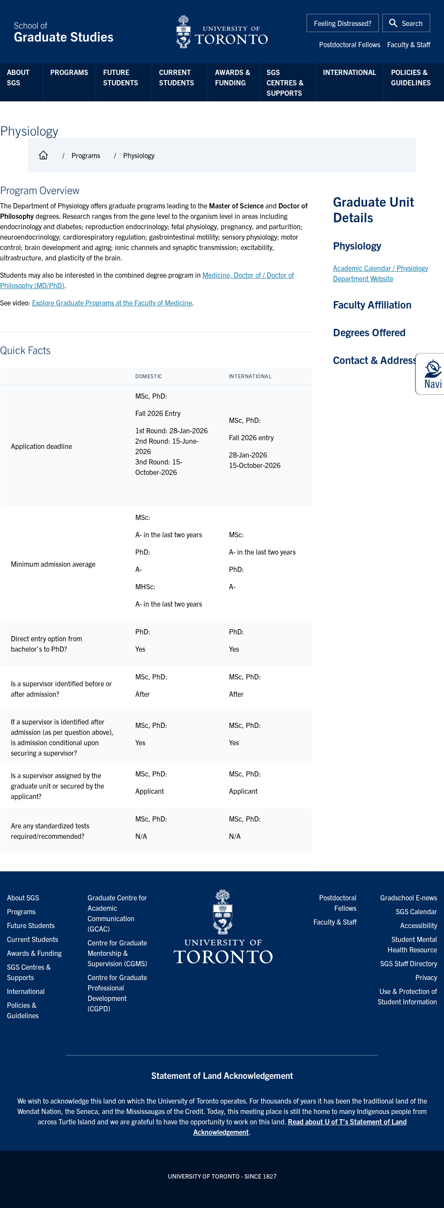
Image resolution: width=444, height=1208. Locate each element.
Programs (69, 72)
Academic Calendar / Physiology (380, 267)
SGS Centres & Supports (285, 82)
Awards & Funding (232, 77)
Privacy (426, 977)
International (349, 72)
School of (64, 31)
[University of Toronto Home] (222, 31)
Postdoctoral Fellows (349, 44)
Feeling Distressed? (343, 23)
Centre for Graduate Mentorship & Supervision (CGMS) (117, 953)
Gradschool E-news (408, 897)
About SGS (18, 77)
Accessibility (418, 925)
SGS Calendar (416, 911)
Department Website (363, 278)
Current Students (176, 77)
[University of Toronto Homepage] (222, 926)
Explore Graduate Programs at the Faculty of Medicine (112, 302)
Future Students (120, 77)
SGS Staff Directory (408, 963)
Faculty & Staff (408, 44)
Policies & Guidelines (411, 77)
